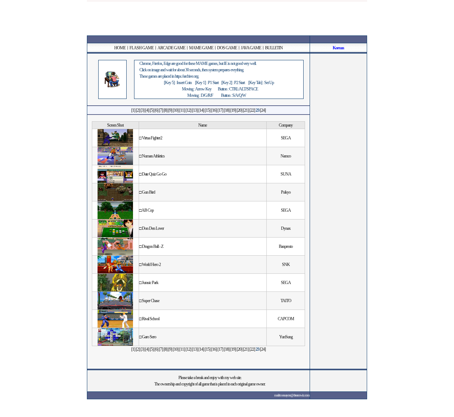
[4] (147, 110)
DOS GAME (227, 47)
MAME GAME (201, 47)
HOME (120, 47)
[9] (170, 110)
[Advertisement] (227, 18)
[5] (152, 110)
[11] (182, 110)
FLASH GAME (141, 47)
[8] (165, 110)
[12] (188, 110)
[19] (233, 110)
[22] (252, 110)
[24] (263, 110)
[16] (214, 110)
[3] (142, 110)
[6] (156, 110)
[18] (226, 110)
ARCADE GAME (171, 47)
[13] (195, 110)
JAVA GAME (251, 47)
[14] (201, 110)
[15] (207, 110)
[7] (161, 110)
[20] (239, 110)
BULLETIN (274, 47)
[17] (220, 110)
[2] (138, 110)
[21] (246, 110)
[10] (175, 110)
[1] (133, 110)
